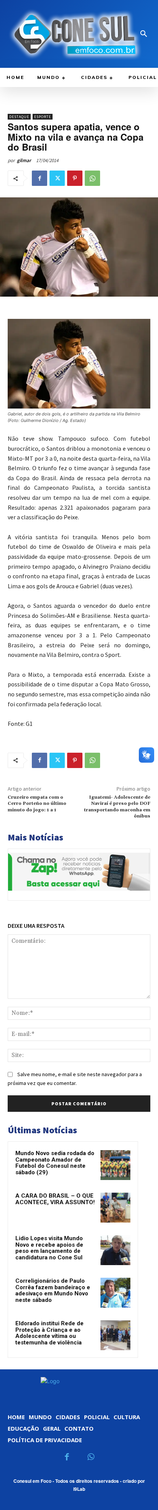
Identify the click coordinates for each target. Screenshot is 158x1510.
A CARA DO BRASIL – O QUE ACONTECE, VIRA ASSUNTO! (55, 1199)
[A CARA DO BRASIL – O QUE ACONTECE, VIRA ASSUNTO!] (115, 1208)
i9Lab (79, 1488)
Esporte (42, 116)
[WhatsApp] (92, 178)
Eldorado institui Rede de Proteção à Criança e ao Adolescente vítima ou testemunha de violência (49, 1333)
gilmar (24, 160)
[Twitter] (57, 178)
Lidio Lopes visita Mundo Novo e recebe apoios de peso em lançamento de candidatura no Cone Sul (49, 1248)
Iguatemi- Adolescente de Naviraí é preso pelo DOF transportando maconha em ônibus (117, 806)
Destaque (19, 116)
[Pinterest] (74, 178)
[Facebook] (39, 178)
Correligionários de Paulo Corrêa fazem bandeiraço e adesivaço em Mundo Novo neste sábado (52, 1290)
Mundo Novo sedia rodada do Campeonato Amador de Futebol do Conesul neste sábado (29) (54, 1163)
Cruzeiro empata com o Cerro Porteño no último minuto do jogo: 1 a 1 (37, 803)
